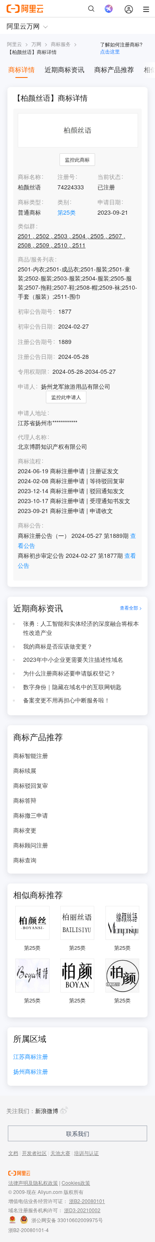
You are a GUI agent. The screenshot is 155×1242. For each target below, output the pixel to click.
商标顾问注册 (30, 845)
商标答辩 (24, 800)
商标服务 (61, 43)
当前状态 (109, 176)
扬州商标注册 (30, 1072)
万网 (36, 43)
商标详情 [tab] (21, 69)
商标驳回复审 (30, 785)
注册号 (66, 176)
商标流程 (29, 461)
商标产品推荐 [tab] (114, 69)
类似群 (26, 226)
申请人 (26, 386)
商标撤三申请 (30, 815)
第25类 (66, 212)
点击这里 (110, 51)
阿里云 (14, 43)
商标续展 (24, 770)
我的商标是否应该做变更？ (58, 646)
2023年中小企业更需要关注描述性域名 (73, 659)
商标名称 (29, 176)
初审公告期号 (35, 311)
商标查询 (24, 860)
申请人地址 (32, 413)
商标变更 (24, 830)
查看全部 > (131, 608)
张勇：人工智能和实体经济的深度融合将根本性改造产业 (81, 628)
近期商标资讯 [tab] (64, 69)
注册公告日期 (35, 356)
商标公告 (29, 525)
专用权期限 (32, 371)
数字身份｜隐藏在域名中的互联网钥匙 (72, 687)
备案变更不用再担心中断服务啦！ (66, 700)
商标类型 (29, 202)
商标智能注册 (30, 755)
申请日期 (109, 202)
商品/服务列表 (36, 259)
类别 (63, 202)
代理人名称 (32, 437)
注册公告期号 (35, 341)
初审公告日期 (35, 326)
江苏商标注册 (30, 1057)
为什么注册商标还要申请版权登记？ (69, 673)
